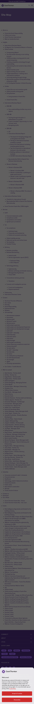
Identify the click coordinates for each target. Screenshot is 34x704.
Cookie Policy (12, 688)
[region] (17, 685)
